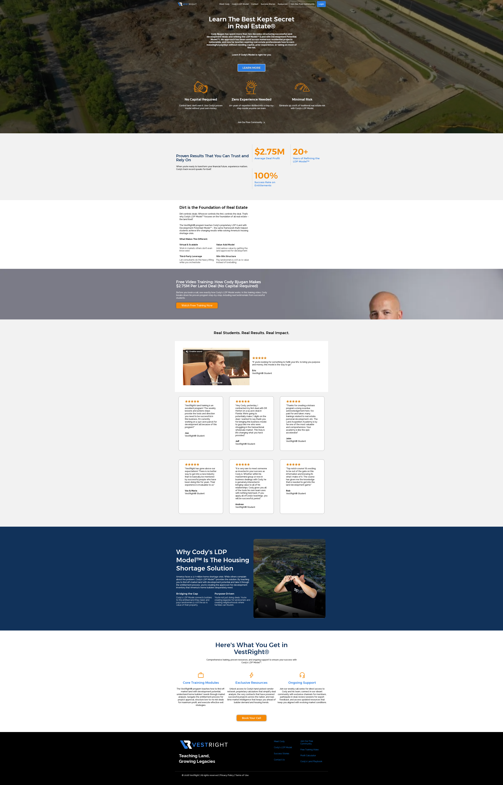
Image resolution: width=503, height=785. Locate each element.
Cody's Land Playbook (311, 761)
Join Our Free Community (250, 122)
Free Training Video (309, 749)
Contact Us (279, 759)
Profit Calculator (308, 755)
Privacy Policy (226, 775)
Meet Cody (279, 741)
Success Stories (281, 753)
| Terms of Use (241, 775)
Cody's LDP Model (283, 747)
